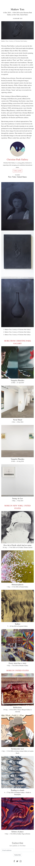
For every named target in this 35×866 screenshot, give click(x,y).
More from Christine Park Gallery (17, 342)
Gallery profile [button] (17, 171)
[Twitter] (17, 861)
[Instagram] (20, 861)
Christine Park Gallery (17, 159)
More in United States (17, 670)
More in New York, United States (17, 506)
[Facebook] (14, 861)
